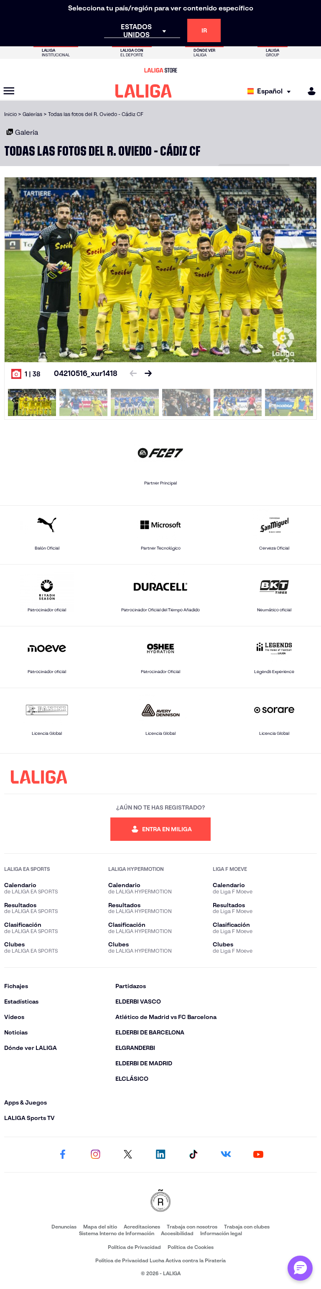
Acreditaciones (142, 1226)
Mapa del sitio (100, 1226)
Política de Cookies (191, 1247)
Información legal (221, 1233)
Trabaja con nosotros (192, 1226)
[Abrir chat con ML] (300, 1268)
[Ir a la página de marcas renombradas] (160, 1201)
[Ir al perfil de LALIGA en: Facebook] (62, 1154)
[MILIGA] (309, 91)
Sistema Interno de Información (116, 1233)
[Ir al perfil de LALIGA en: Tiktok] (193, 1154)
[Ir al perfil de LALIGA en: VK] (225, 1154)
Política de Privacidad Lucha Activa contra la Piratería (160, 1260)
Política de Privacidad (134, 1247)
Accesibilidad (177, 1233)
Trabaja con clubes (247, 1226)
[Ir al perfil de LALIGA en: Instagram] (95, 1154)
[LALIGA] (143, 91)
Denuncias (63, 1226)
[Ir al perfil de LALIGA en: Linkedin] (160, 1154)
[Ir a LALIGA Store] (160, 70)
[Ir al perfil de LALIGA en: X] (127, 1154)
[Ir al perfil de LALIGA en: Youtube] (258, 1154)
